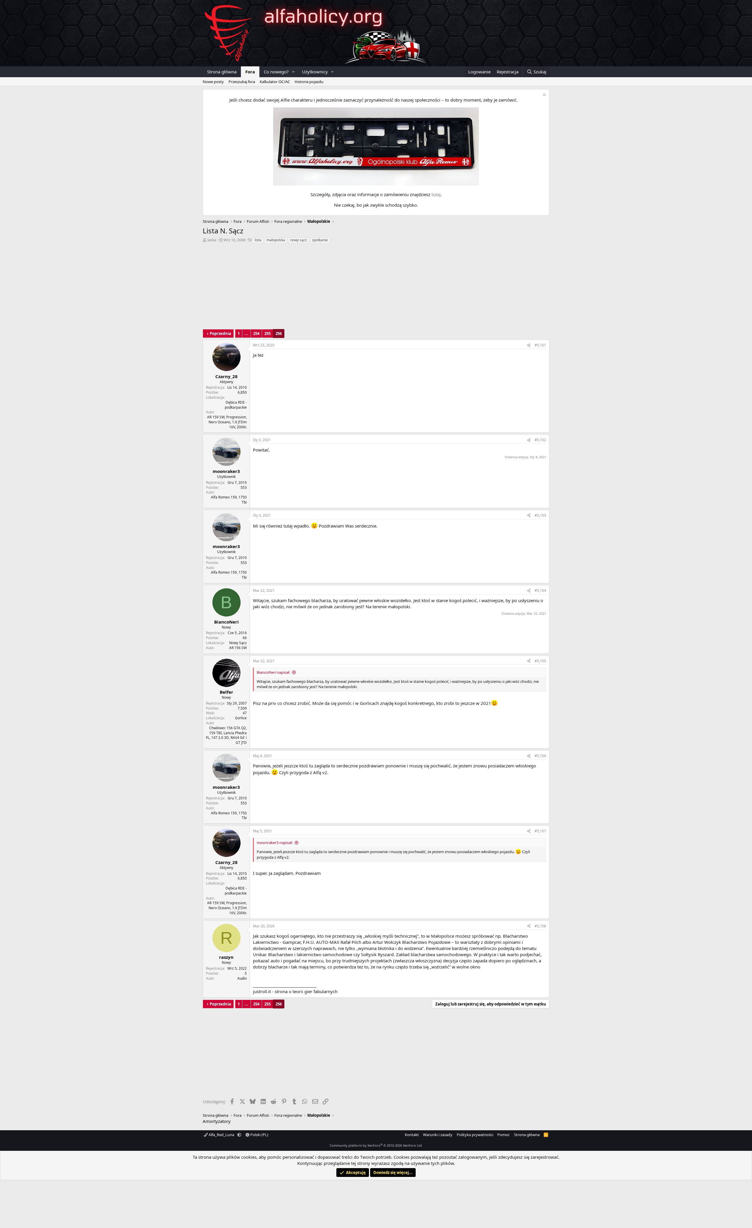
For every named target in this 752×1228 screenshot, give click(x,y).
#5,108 (540, 926)
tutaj (436, 194)
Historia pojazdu (309, 81)
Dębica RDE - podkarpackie (236, 405)
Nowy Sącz (238, 642)
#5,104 (540, 590)
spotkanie (320, 239)
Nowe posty (213, 81)
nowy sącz (298, 239)
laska (211, 239)
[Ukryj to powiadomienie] (543, 95)
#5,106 (540, 755)
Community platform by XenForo (376, 1145)
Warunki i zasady (437, 1134)
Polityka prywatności (475, 1134)
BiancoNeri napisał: (273, 672)
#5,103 (540, 515)
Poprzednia (220, 333)
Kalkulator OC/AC (275, 81)
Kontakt (412, 1134)
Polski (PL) (258, 1134)
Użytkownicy (315, 72)
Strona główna (221, 72)
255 (267, 333)
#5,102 (540, 439)
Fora (250, 72)
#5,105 (540, 660)
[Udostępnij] (529, 345)
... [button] (246, 333)
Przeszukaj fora (242, 81)
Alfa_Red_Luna (221, 1134)
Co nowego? (276, 72)
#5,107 (540, 830)
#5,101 (540, 345)
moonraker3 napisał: (275, 842)
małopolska (275, 239)
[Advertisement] (376, 288)
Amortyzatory (217, 1121)
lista (258, 239)
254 (256, 333)
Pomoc (503, 1134)
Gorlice (241, 717)
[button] (293, 71)
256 (279, 333)
